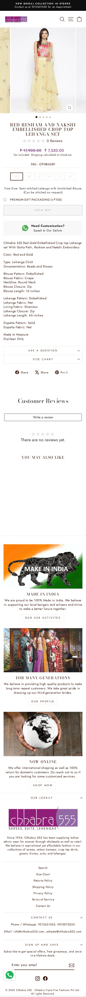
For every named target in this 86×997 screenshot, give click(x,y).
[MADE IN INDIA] (43, 566)
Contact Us (43, 906)
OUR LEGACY (42, 797)
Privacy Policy (43, 893)
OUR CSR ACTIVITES (43, 618)
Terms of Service (43, 899)
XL (70, 176)
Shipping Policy (43, 887)
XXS (16, 176)
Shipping (36, 155)
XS (29, 176)
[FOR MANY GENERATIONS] (43, 650)
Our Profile (43, 701)
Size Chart (43, 359)
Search (43, 868)
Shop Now (43, 785)
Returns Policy (43, 880)
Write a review (43, 417)
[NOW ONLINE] (43, 734)
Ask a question (43, 350)
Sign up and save (42, 944)
